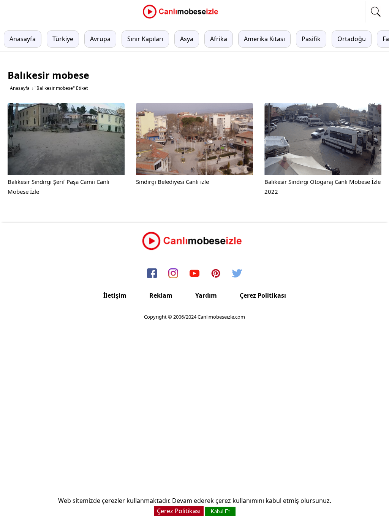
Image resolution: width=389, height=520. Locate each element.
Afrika (218, 39)
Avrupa (100, 39)
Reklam (160, 295)
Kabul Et (220, 511)
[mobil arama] (375, 12)
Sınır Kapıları (145, 39)
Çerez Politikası (263, 295)
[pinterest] (216, 273)
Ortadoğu (351, 39)
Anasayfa (22, 39)
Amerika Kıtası (264, 39)
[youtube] (194, 273)
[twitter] (237, 273)
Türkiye (62, 39)
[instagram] (173, 273)
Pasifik (311, 39)
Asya (186, 39)
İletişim (115, 295)
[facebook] (152, 273)
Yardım (206, 295)
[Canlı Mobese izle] (182, 17)
